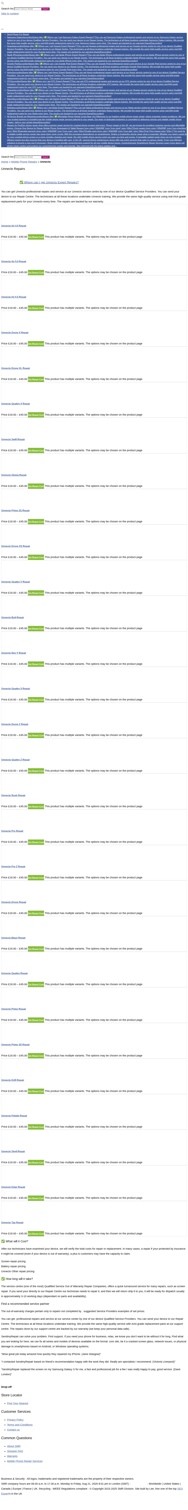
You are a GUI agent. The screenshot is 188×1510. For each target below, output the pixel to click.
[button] (2, 3)
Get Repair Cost (36, 237)
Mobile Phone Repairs (24, 161)
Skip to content (10, 13)
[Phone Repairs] (16, 23)
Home (4, 161)
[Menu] (2, 29)
